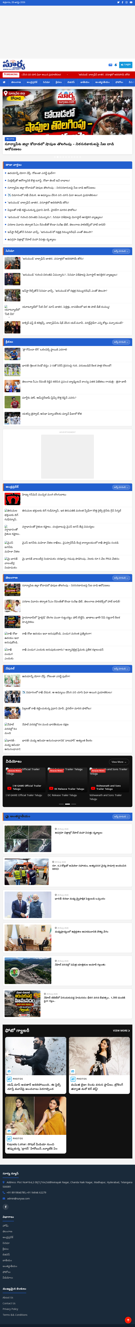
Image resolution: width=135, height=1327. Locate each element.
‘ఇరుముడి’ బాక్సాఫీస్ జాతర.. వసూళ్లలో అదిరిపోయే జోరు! (65, 74)
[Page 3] (73, 804)
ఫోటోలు (119, 82)
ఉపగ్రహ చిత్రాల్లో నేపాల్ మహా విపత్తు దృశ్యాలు (32, 240)
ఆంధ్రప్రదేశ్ (32, 82)
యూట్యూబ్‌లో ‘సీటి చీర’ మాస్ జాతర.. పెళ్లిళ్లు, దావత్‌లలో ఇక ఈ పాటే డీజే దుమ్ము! (66, 307)
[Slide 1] (55, 157)
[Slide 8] (74, 157)
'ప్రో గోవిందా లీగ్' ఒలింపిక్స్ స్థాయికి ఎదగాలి (44, 350)
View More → (119, 761)
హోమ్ (5, 1226)
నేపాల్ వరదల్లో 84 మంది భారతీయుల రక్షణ (45, 725)
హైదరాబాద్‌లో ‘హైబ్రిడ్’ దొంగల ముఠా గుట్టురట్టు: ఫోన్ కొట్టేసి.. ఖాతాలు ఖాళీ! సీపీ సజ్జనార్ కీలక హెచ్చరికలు (71, 620)
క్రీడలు (59, 82)
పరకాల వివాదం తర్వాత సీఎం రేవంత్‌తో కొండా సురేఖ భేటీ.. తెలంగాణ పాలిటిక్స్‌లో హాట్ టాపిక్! (56, 225)
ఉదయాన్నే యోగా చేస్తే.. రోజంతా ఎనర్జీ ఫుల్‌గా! (31, 173)
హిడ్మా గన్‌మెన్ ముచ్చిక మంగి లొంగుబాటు (44, 495)
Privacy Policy (10, 1309)
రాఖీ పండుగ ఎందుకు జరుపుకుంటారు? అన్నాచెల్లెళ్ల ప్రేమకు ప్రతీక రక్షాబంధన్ (63, 650)
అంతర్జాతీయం (102, 82)
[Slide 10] (80, 157)
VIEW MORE (121, 1031)
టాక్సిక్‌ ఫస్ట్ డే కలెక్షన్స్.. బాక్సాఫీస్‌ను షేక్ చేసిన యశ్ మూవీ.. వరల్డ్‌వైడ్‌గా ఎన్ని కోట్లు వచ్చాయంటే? (72, 323)
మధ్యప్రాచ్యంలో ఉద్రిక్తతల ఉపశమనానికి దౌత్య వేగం (81, 932)
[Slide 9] (77, 157)
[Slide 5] (66, 157)
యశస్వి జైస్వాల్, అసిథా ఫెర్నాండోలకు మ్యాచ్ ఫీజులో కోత (52, 414)
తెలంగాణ (16, 82)
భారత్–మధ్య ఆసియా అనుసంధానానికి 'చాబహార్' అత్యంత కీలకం (57, 741)
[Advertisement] (67, 32)
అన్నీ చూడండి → (121, 251)
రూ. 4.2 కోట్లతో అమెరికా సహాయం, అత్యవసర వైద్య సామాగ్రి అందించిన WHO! (89, 867)
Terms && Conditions (15, 1315)
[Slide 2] (58, 157)
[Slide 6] (69, 157)
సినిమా (46, 82)
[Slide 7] (72, 157)
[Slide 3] (60, 157)
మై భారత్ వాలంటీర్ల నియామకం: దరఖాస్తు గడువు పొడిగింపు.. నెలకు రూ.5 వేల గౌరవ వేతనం (70, 559)
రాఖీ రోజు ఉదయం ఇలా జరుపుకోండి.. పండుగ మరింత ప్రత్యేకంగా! (56, 634)
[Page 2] (67, 804)
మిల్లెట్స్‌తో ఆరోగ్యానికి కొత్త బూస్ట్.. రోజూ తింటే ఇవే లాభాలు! (39, 181)
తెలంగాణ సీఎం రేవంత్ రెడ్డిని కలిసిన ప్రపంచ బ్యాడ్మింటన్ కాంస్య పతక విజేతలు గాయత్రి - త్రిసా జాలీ (74, 382)
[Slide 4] (63, 157)
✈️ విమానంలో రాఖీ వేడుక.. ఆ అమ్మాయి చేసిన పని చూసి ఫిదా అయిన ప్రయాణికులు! (52, 195)
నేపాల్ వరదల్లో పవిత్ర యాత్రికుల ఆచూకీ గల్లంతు (80, 965)
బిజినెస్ (71, 82)
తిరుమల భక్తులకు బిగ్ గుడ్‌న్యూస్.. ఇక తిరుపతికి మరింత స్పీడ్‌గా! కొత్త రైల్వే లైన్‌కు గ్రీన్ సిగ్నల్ (71, 511)
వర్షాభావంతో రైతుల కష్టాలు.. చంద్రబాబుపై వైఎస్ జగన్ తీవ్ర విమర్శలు (58, 527)
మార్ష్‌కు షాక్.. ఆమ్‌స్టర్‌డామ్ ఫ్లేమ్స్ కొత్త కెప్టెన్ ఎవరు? (49, 398)
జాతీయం (85, 82)
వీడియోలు (8, 1278)
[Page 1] (61, 804)
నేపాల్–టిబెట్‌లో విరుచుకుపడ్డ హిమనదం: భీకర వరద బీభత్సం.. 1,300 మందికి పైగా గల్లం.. (84, 999)
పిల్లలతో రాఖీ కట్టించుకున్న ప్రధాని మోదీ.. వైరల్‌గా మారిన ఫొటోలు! (42, 210)
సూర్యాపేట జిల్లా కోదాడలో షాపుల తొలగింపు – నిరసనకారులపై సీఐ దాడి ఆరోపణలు (51, 188)
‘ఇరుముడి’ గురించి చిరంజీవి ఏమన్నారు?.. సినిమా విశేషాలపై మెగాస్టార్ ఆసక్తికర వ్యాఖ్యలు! (55, 217)
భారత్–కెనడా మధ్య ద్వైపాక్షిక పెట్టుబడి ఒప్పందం (80, 899)
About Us (8, 1298)
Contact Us (9, 1303)
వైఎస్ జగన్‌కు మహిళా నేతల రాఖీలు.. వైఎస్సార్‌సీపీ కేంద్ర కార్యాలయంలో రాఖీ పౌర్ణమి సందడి (70, 543)
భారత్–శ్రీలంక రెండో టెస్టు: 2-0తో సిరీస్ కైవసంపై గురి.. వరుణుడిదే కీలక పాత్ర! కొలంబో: (67, 366)
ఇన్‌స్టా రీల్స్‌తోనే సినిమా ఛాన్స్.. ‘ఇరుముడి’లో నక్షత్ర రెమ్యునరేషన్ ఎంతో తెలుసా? (50, 232)
